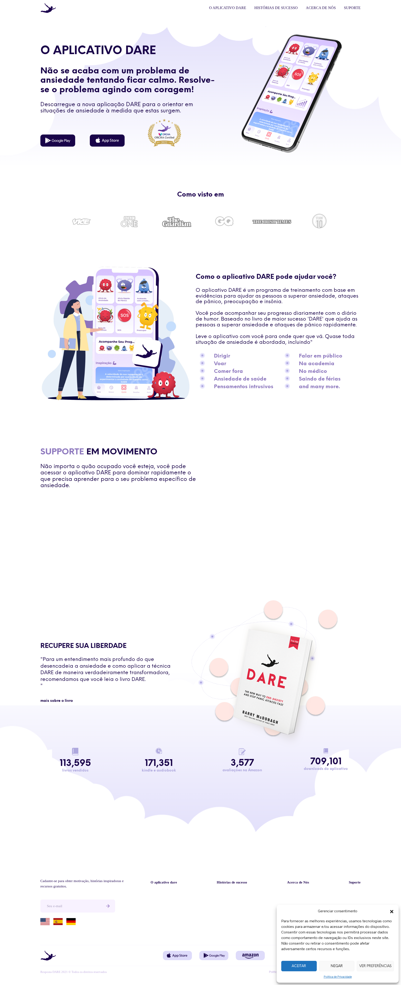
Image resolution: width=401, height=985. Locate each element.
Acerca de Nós (321, 8)
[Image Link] (57, 141)
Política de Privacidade (338, 976)
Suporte (352, 8)
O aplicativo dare (227, 8)
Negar (337, 966)
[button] (391, 911)
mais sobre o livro (56, 701)
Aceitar (299, 966)
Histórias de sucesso (276, 8)
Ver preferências (375, 966)
